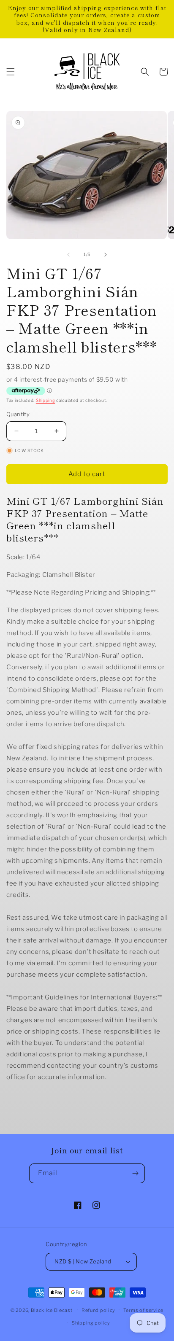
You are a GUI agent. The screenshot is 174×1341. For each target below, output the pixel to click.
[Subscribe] (135, 1173)
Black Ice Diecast (52, 1310)
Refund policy (98, 1310)
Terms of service (143, 1310)
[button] (10, 71)
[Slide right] (105, 254)
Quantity (18, 414)
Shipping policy (91, 1323)
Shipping (45, 400)
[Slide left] (68, 254)
